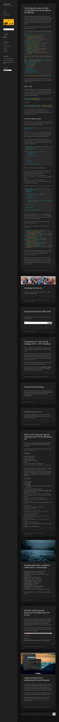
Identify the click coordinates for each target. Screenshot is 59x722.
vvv (36, 533)
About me (5, 12)
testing (39, 270)
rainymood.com (27, 572)
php (33, 270)
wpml (25, 301)
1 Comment (32, 401)
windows (38, 533)
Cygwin (28, 484)
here (36, 293)
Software (5, 48)
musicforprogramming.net (29, 571)
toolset (44, 300)
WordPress (5, 51)
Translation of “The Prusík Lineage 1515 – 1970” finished (37, 342)
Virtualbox (29, 481)
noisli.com (26, 574)
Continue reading (28, 395)
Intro (4, 10)
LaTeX (44, 364)
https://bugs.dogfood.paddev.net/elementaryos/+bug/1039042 (37, 640)
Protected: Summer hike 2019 (37, 311)
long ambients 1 (27, 587)
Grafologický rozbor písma (8, 58)
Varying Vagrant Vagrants (40, 443)
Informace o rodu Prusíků (8, 60)
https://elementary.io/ (28, 624)
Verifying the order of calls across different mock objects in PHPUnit (37, 10)
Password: (26, 321)
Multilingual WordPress (5, 719)
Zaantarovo (7, 4)
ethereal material (28, 583)
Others (4, 44)
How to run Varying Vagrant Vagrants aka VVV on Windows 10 (38, 436)
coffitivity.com (27, 578)
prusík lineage (37, 376)
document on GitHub (30, 414)
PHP (37, 300)
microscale (26, 589)
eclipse (31, 706)
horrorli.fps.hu (27, 575)
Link (26, 424)
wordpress (47, 300)
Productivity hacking (33, 387)
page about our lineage (46, 367)
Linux (36, 646)
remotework (40, 300)
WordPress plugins (6, 14)
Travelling (5, 49)
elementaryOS (32, 646)
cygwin (31, 533)
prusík (33, 376)
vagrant (34, 533)
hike (30, 331)
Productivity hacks (6, 46)
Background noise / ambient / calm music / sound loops (37, 566)
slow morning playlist (28, 584)
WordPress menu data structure (32, 411)
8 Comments (49, 706)
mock (32, 270)
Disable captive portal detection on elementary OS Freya (36, 612)
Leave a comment (45, 270)
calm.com (26, 577)
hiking (33, 331)
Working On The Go (33, 288)
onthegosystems (33, 300)
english (31, 376)
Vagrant (29, 483)
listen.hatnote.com (28, 580)
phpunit (36, 270)
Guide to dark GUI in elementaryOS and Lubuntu (36, 679)
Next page (54, 714)
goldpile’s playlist (40, 586)
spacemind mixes (28, 586)
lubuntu (43, 706)
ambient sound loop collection (30, 581)
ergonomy (40, 706)
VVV (33, 459)
